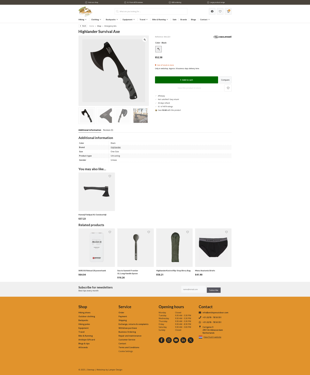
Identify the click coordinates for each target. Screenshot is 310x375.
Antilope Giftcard (86, 339)
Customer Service (127, 339)
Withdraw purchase (128, 328)
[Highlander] (222, 37)
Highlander (116, 147)
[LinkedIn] (183, 340)
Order (121, 312)
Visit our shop (93, 2)
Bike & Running (159, 19)
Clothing (95, 19)
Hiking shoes (84, 312)
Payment (123, 316)
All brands (83, 347)
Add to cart (187, 80)
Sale (174, 19)
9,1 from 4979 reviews (135, 2)
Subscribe (213, 290)
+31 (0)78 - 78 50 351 (212, 317)
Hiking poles (84, 324)
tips (88, 343)
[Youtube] (176, 340)
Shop (99, 26)
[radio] (158, 49)
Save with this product (169, 110)
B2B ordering (176, 2)
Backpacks (111, 19)
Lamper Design (115, 369)
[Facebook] (161, 340)
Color (157, 42)
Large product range (217, 2)
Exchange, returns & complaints (133, 324)
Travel (142, 19)
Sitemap (90, 369)
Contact (203, 19)
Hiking (81, 19)
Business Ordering (127, 332)
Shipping (123, 320)
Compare (225, 80)
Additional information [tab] (89, 130)
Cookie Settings (126, 351)
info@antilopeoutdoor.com (215, 312)
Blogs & (81, 343)
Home (91, 26)
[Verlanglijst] (212, 11)
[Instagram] (169, 340)
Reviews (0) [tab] (108, 130)
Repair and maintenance (130, 335)
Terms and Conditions (129, 347)
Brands (183, 19)
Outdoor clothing (86, 316)
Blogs (193, 19)
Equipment (127, 19)
